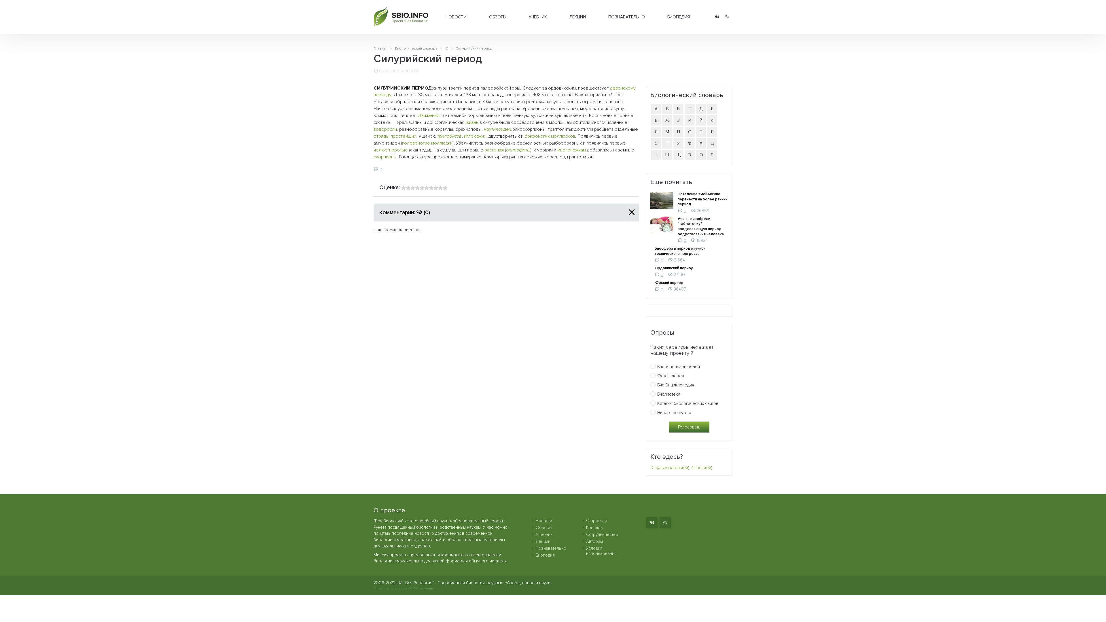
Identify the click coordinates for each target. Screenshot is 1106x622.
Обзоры (497, 17)
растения (494, 150)
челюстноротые (391, 150)
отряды (381, 136)
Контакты (595, 527)
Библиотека (668, 394)
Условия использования (601, 551)
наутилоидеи (497, 129)
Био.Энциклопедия (675, 385)
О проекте (596, 520)
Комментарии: (404, 212)
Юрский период (669, 282)
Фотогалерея (670, 375)
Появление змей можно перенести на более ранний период (703, 199)
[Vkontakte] (717, 17)
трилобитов (449, 136)
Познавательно (626, 17)
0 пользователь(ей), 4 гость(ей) (681, 467)
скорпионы (385, 157)
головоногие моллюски (427, 143)
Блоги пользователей (678, 366)
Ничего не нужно (674, 412)
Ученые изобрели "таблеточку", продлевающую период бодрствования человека (701, 226)
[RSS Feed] (727, 17)
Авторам (594, 541)
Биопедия (678, 17)
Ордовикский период (674, 268)
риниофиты (518, 150)
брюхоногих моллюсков (549, 136)
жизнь (472, 122)
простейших (403, 136)
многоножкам (571, 150)
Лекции (577, 17)
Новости (456, 17)
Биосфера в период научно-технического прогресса (680, 251)
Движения (428, 115)
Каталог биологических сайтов (687, 403)
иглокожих (475, 136)
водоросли (385, 129)
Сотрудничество (602, 534)
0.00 (415, 71)
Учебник (538, 17)
